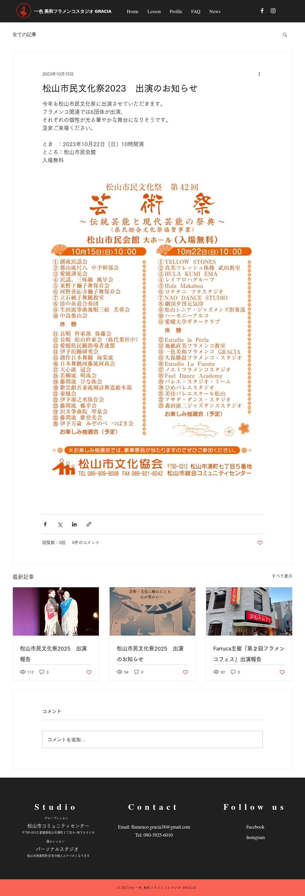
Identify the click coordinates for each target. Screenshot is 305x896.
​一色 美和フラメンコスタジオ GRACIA (72, 11)
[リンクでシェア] (89, 524)
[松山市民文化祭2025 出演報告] (56, 611)
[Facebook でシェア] (45, 524)
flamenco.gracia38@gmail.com (160, 827)
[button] (285, 34)
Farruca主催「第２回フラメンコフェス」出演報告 (249, 654)
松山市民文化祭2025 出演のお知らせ (150, 654)
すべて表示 (282, 576)
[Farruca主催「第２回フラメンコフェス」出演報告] (249, 611)
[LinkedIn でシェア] (74, 524)
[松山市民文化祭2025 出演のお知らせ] (153, 611)
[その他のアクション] (259, 74)
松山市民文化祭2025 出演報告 (53, 654)
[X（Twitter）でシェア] (60, 524)
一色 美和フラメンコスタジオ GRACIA (166, 887)
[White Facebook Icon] (262, 10)
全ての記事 (24, 34)
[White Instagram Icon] (273, 10)
